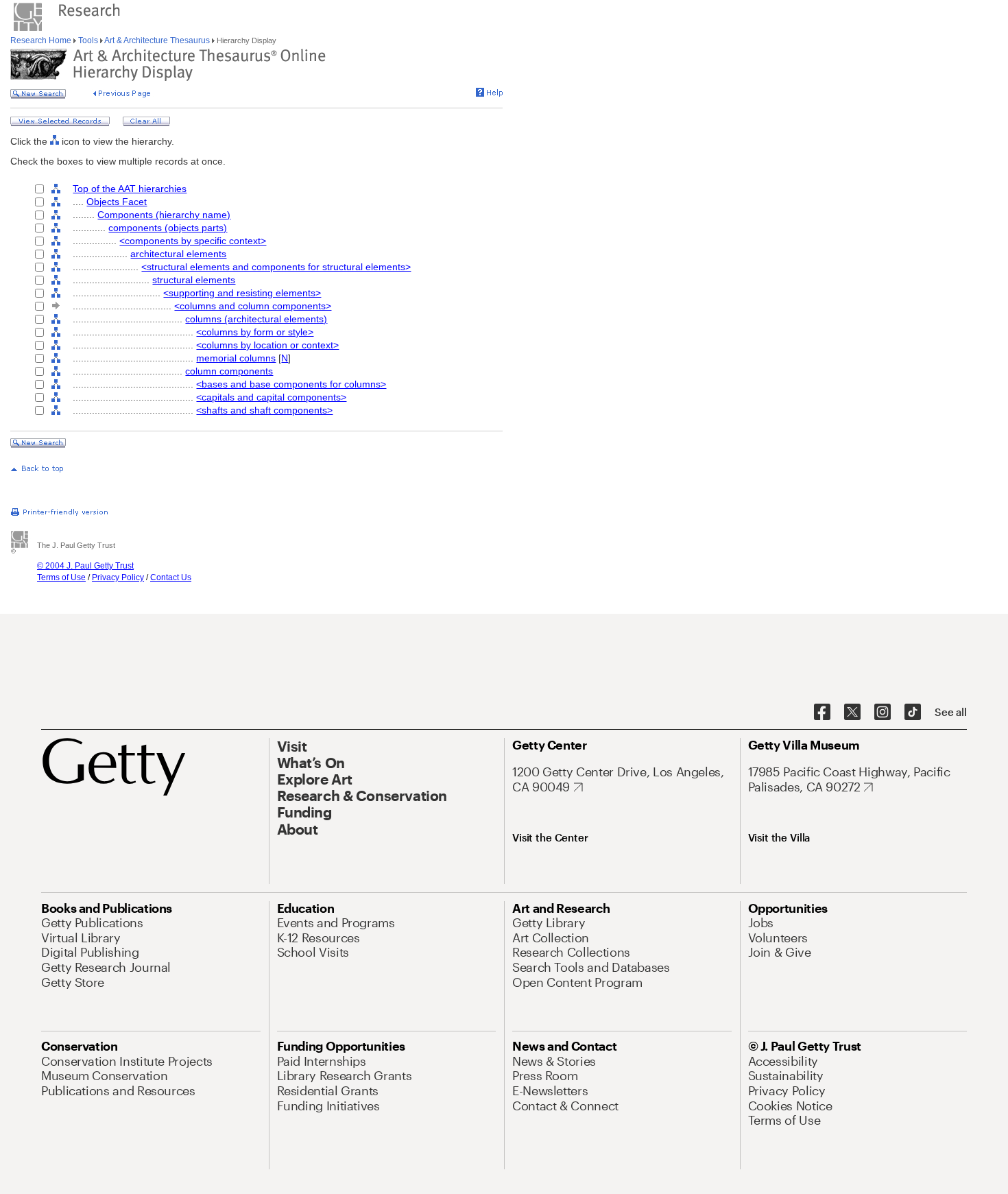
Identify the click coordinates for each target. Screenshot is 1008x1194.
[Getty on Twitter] (852, 712)
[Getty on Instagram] (882, 712)
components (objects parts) (167, 227)
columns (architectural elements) (256, 318)
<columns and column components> (252, 305)
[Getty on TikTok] (912, 712)
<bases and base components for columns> (291, 384)
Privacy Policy (118, 577)
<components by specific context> (192, 240)
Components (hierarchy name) (163, 214)
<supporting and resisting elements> (242, 292)
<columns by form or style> (254, 331)
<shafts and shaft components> (264, 410)
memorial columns (236, 358)
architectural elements (178, 253)
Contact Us (170, 577)
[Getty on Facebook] (822, 712)
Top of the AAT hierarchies (130, 188)
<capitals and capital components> (271, 397)
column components (229, 371)
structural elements (193, 279)
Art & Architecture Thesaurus (157, 40)
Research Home (41, 40)
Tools (88, 40)
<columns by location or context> (267, 344)
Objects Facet (116, 201)
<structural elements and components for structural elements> (276, 266)
